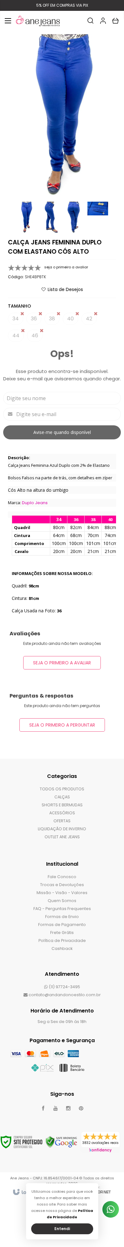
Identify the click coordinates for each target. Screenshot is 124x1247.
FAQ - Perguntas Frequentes (62, 908)
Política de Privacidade (62, 940)
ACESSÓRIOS (62, 813)
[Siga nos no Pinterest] (81, 1108)
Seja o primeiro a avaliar (62, 663)
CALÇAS (62, 797)
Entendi (62, 1228)
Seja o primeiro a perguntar (62, 725)
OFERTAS (62, 821)
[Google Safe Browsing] (61, 1142)
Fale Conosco (62, 876)
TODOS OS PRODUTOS (62, 789)
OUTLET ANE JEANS (62, 837)
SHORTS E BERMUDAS (62, 805)
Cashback (62, 948)
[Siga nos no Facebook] (43, 1108)
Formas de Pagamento (62, 924)
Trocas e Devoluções (62, 884)
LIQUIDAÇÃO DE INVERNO (62, 829)
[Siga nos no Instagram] (68, 1108)
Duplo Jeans (35, 503)
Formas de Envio (62, 916)
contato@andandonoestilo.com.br (64, 994)
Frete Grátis (62, 932)
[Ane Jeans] (38, 21)
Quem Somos (62, 900)
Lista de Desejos (65, 289)
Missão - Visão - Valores (62, 892)
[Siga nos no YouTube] (55, 1108)
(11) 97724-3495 (64, 986)
